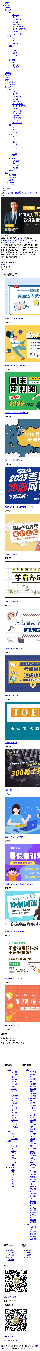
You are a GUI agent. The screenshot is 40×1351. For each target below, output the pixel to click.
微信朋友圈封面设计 (19, 29)
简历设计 (15, 120)
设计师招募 (8, 5)
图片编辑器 (16, 65)
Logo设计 (15, 116)
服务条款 (11, 1257)
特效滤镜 (15, 67)
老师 (33, 240)
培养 (16, 243)
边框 (14, 41)
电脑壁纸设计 (17, 118)
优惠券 (14, 53)
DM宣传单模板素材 (33, 1110)
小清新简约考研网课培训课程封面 (16, 931)
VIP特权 (11, 182)
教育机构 (25, 243)
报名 (29, 240)
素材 (10, 36)
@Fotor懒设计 (13, 1297)
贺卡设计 (15, 22)
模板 (27, 1070)
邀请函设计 (16, 17)
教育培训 (11, 240)
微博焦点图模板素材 (33, 1215)
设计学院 (8, 8)
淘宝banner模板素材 (32, 1160)
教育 (2, 240)
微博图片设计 (17, 113)
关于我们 (11, 1255)
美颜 (14, 62)
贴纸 (14, 39)
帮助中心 (11, 1250)
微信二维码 (34, 193)
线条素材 (33, 1232)
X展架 (14, 154)
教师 (12, 243)
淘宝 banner (25, 193)
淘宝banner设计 (17, 34)
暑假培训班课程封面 (12, 1026)
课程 (15, 240)
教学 (5, 243)
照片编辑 (12, 60)
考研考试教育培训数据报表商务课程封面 (19, 507)
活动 (19, 193)
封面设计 (15, 31)
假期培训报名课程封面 (12, 601)
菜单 (14, 156)
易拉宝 (14, 149)
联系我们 (11, 1253)
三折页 (14, 151)
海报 (14, 58)
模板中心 (12, 82)
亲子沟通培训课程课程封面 (14, 978)
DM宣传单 (16, 50)
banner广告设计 (17, 24)
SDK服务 (12, 185)
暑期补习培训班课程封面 (13, 648)
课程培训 (31, 243)
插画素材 (33, 1234)
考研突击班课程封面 (12, 790)
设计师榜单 (12, 177)
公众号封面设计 (17, 19)
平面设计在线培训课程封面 (14, 837)
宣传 (19, 243)
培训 (9, 193)
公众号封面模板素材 (33, 1074)
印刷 (10, 46)
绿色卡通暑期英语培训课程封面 (15, 366)
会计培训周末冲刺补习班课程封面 (16, 413)
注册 (8, 189)
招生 (26, 240)
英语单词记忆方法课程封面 (14, 318)
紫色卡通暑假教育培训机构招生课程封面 (19, 884)
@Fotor (10, 1336)
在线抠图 (15, 161)
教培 (9, 243)
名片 (14, 48)
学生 (36, 240)
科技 (12, 193)
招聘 (16, 193)
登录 (2, 189)
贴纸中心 (12, 85)
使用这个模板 (5, 265)
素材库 (7, 3)
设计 (10, 12)
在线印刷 (8, 77)
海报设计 (15, 15)
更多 (6, 173)
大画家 (11, 170)
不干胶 (14, 55)
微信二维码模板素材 (33, 1203)
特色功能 (8, 10)
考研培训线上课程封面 (12, 696)
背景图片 (15, 43)
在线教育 (21, 240)
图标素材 (33, 1236)
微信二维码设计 (17, 27)
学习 (2, 243)
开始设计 (8, 73)
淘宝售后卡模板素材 (33, 1167)
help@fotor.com (13, 1340)
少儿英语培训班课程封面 (13, 460)
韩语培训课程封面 (11, 554)
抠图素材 (33, 1239)
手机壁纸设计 (17, 123)
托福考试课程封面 (11, 743)
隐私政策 (11, 1260)
